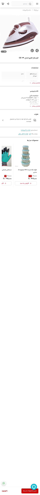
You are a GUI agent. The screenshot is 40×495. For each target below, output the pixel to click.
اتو (30, 134)
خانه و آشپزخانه (27, 10)
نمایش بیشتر (36, 83)
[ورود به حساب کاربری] (8, 4)
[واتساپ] (4, 483)
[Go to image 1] (5, 51)
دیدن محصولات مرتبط (30, 491)
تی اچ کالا (36, 10)
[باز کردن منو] (36, 3)
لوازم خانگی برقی (23, 134)
